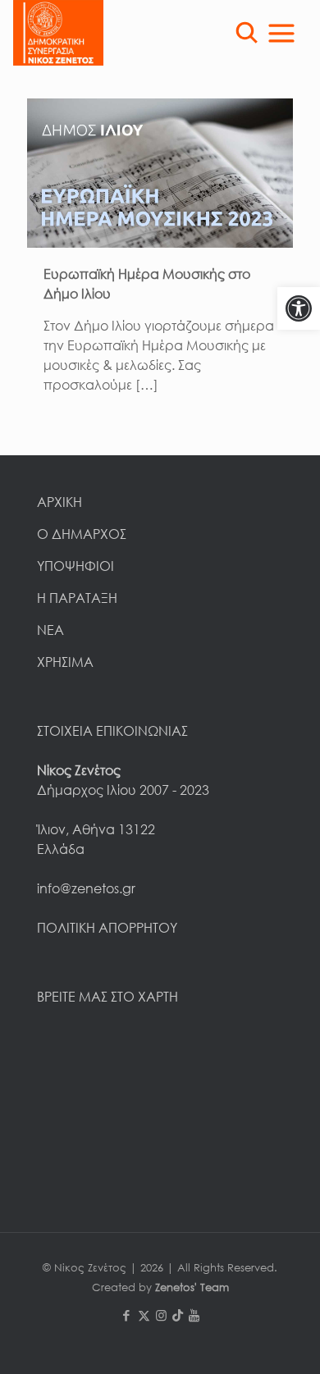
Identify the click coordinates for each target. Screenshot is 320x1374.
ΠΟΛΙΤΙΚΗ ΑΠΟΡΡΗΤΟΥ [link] (107, 928)
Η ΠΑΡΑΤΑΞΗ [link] (77, 598)
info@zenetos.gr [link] (86, 888)
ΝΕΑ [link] (50, 630)
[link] (298, 308)
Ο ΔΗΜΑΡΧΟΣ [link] (81, 534)
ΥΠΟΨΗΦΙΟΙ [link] (75, 566)
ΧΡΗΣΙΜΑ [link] (65, 662)
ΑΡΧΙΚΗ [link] (59, 502)
